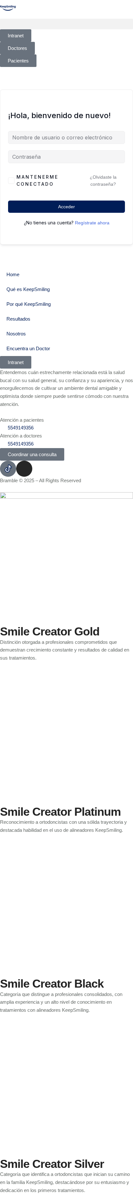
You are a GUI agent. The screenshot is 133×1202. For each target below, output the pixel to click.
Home (12, 274)
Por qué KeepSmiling (28, 304)
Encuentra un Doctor (28, 348)
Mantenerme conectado (37, 180)
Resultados (18, 319)
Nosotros (16, 333)
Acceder (66, 206)
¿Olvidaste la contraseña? (103, 180)
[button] (66, 24)
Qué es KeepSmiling (28, 289)
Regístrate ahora (92, 222)
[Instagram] (24, 469)
